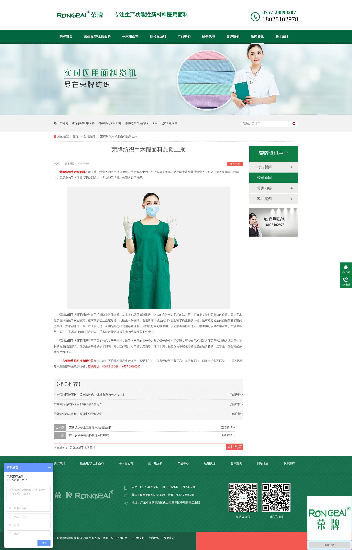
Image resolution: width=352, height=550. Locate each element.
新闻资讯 (257, 36)
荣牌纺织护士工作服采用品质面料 (90, 427)
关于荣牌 (281, 36)
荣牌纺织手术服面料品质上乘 (118, 136)
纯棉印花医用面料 (109, 123)
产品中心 (184, 36)
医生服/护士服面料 (97, 36)
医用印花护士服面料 (164, 123)
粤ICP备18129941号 (115, 538)
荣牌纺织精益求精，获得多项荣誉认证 (78, 413)
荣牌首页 (66, 36)
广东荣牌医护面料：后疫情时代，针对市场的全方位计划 (89, 394)
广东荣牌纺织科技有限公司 (76, 360)
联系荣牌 (289, 463)
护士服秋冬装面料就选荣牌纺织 (89, 435)
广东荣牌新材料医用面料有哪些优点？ (78, 404)
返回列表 (235, 164)
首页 (76, 136)
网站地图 (262, 463)
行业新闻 (264, 167)
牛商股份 (154, 538)
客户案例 (233, 36)
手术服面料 (130, 36)
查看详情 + (228, 427)
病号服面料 (158, 36)
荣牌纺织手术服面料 (72, 172)
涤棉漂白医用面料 (136, 123)
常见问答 (264, 188)
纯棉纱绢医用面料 (83, 123)
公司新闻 (90, 136)
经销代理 (208, 36)
